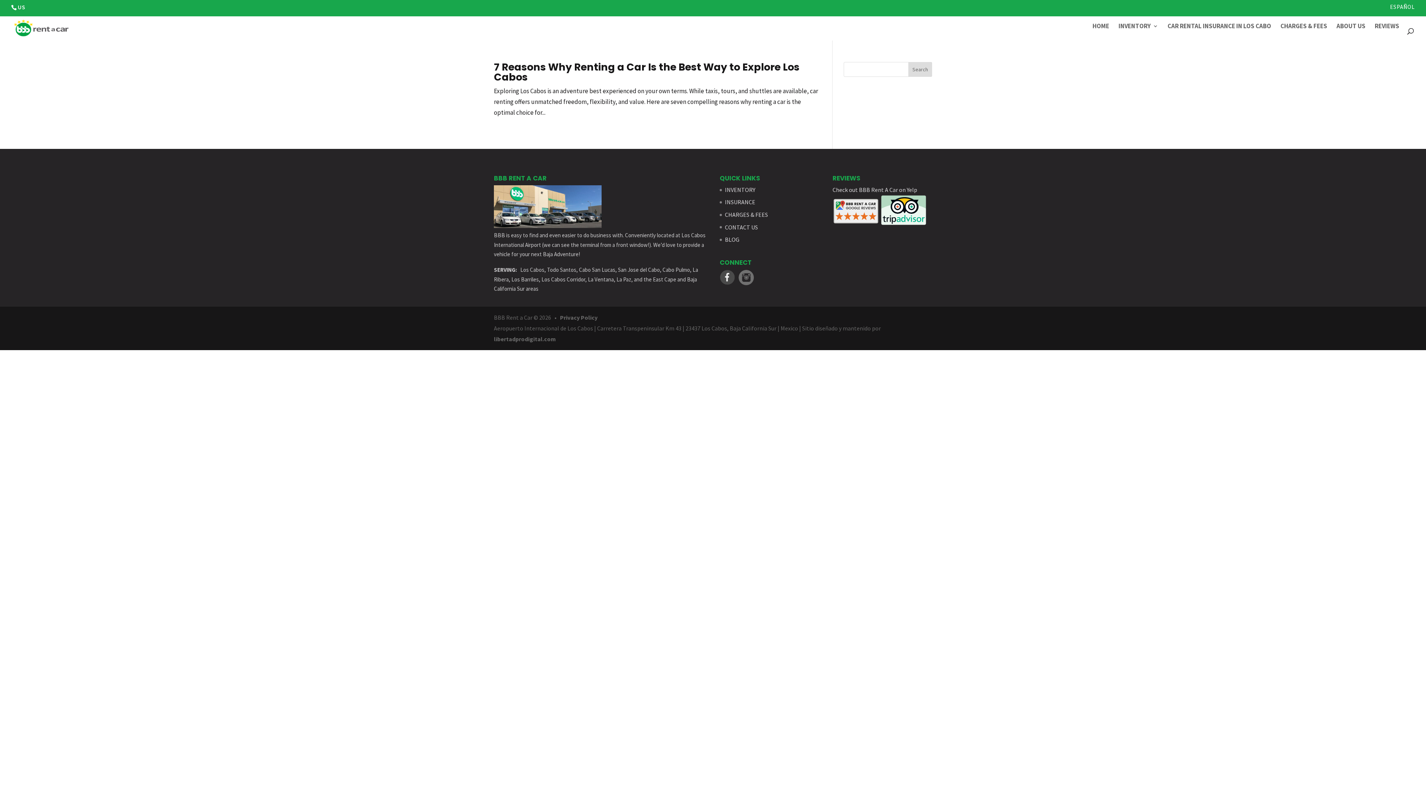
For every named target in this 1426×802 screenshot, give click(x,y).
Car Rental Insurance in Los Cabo (1219, 26)
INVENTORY (740, 189)
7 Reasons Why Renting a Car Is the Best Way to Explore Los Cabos (647, 72)
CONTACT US (741, 227)
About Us (1351, 26)
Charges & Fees (1303, 26)
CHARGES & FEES (746, 214)
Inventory (1135, 26)
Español (1402, 7)
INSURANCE (740, 202)
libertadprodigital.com (525, 339)
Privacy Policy (579, 317)
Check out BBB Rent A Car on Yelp (875, 189)
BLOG (732, 239)
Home (1101, 26)
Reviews (1387, 26)
